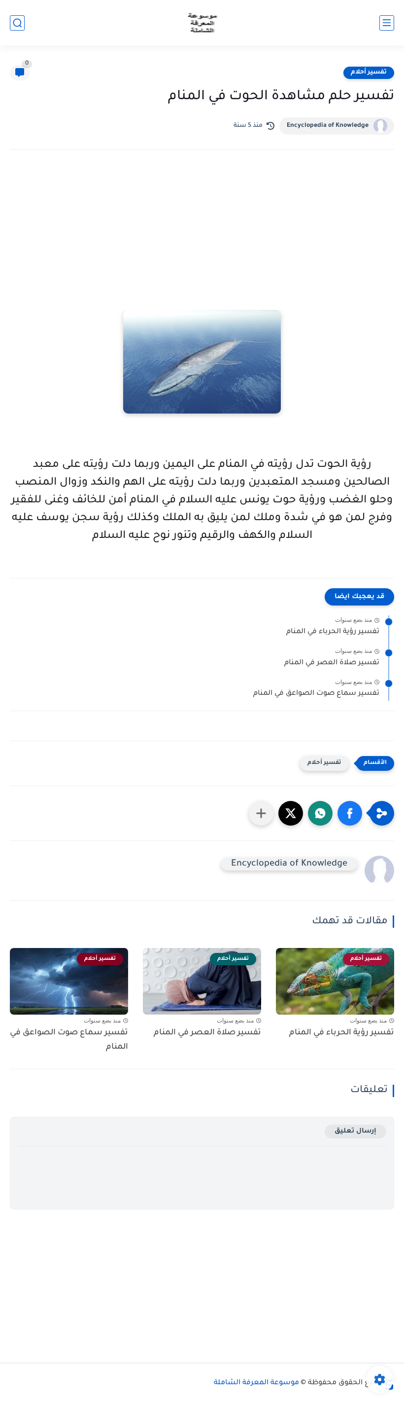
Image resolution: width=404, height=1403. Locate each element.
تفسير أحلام (369, 72)
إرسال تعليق (355, 1131)
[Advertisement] (202, 243)
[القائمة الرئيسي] (386, 23)
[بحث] (17, 23)
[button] (349, 813)
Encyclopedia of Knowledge (328, 125)
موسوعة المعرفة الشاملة (256, 1383)
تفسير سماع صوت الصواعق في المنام (316, 694)
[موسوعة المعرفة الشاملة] (202, 22)
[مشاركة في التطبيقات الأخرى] (261, 813)
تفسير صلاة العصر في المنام (331, 663)
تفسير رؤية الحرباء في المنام (332, 632)
